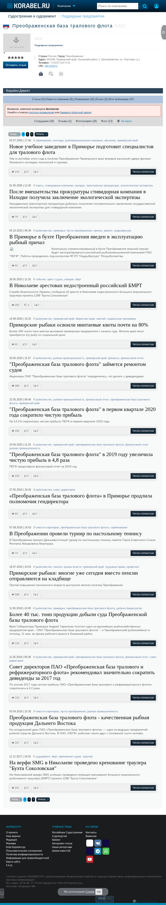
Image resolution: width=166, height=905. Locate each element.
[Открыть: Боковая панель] (163, 32)
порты (39, 185)
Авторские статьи (62, 843)
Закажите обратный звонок (75, 112)
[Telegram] (98, 851)
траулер (88, 756)
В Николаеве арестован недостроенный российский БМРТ (75, 285)
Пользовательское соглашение (24, 850)
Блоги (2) (101, 99)
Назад (13, 134)
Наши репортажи (62, 847)
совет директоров (64, 489)
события (41, 279)
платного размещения (41, 112)
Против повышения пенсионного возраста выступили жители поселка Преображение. (66, 585)
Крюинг (56, 839)
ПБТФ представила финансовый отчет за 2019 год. (43, 466)
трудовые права (115, 566)
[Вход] (156, 6)
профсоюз (133, 566)
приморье (59, 230)
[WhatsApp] (106, 851)
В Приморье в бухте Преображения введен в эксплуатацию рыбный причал (76, 239)
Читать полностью (143, 171)
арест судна (54, 279)
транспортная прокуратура (102, 185)
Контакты (91, 832)
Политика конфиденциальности (24, 854)
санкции (69, 279)
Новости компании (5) (59, 99)
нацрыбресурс (122, 230)
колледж (58, 140)
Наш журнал (13, 836)
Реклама (11, 843)
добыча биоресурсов (129, 608)
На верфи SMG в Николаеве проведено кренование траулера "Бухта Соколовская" (77, 765)
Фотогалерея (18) (86, 121)
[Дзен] (90, 842)
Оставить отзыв (16, 65)
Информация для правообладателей (27, 858)
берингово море (85, 318)
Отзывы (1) (64, 121)
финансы (113, 358)
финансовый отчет (132, 358)
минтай (101, 318)
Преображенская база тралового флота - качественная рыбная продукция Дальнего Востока (79, 720)
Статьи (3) (38, 99)
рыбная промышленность (68, 358)
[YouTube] (90, 859)
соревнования (118, 527)
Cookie (90, 891)
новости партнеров (47, 527)
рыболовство (44, 230)
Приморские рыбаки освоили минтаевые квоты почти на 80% (78, 325)
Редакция (11, 839)
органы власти (72, 566)
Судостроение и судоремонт (32, 16)
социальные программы (121, 318)
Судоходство (59, 836)
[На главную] (28, 5)
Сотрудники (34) (44, 121)
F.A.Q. (9, 865)
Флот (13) (107, 121)
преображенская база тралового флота (100, 444)
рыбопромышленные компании (84, 140)
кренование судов (70, 756)
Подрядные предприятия (83, 16)
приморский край (127, 140)
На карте (126, 121)
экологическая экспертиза (136, 185)
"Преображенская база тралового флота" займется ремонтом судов (77, 367)
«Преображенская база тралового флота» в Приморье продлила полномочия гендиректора (80, 498)
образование (43, 140)
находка (80, 185)
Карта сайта (13, 861)
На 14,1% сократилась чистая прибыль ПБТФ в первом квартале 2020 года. (59, 421)
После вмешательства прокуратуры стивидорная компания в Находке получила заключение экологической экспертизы (77, 194)
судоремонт (43, 756)
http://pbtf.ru (51, 66)
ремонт (108, 230)
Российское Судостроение (67, 832)
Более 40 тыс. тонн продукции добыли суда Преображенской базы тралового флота (78, 617)
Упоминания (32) (84, 99)
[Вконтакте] (98, 842)
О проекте (12, 832)
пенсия (57, 566)
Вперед (40, 134)
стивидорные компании (59, 185)
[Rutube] (106, 842)
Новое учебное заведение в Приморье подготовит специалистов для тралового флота (81, 149)
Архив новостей (61, 850)
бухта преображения (79, 230)
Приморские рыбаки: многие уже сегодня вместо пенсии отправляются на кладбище (73, 576)
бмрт (78, 279)
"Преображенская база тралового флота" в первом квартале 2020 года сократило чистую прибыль (82, 412)
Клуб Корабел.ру (15, 847)
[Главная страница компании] (40, 73)
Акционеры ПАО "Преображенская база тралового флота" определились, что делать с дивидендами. (76, 376)
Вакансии (91, 836)
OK (99, 891)
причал (98, 230)
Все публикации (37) (121, 99)
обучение (110, 140)
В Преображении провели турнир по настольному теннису (75, 533)
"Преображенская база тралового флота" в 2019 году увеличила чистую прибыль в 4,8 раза (81, 457)
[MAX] (90, 851)
